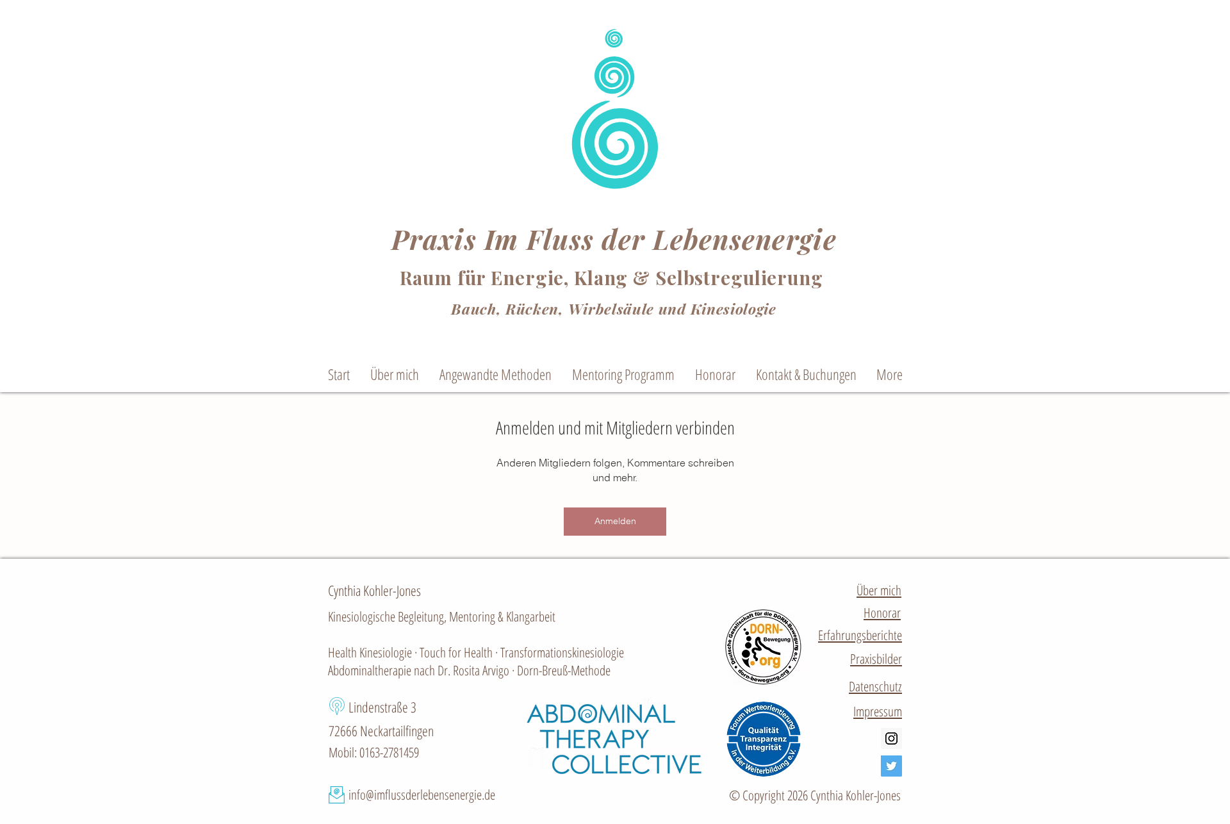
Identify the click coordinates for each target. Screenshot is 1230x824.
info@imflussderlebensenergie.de (421, 794)
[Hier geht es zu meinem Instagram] (891, 738)
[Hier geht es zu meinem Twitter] (891, 766)
